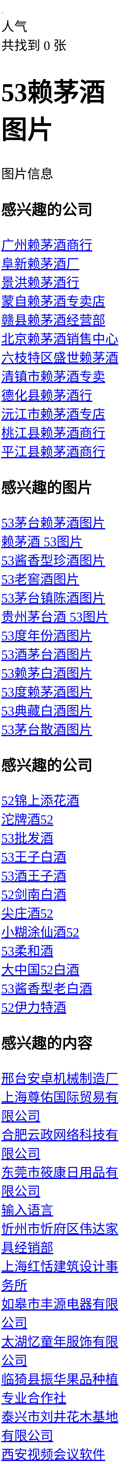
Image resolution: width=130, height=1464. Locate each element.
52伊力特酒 (33, 1007)
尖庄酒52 (27, 913)
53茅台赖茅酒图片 (53, 523)
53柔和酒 (27, 951)
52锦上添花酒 (40, 801)
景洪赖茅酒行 (40, 283)
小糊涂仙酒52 (40, 932)
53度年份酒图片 (46, 636)
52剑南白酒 (33, 895)
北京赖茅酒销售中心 (59, 339)
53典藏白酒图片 (46, 711)
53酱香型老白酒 (46, 989)
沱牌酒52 (27, 819)
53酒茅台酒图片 (46, 654)
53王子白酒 (33, 857)
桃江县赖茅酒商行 (53, 433)
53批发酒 (27, 838)
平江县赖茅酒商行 (53, 452)
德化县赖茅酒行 (46, 395)
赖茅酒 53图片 (42, 542)
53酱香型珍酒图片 (53, 560)
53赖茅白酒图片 (46, 673)
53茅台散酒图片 (46, 730)
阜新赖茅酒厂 (40, 264)
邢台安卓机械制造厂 (59, 1078)
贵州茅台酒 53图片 (55, 617)
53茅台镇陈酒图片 (53, 598)
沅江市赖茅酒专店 (53, 414)
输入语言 (27, 1210)
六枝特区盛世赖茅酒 (59, 358)
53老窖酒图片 (40, 579)
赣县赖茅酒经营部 (53, 320)
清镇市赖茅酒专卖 (53, 377)
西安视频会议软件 (53, 1454)
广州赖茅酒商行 (46, 245)
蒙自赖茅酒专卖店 (53, 301)
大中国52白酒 (40, 970)
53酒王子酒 (33, 876)
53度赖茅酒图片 (46, 692)
